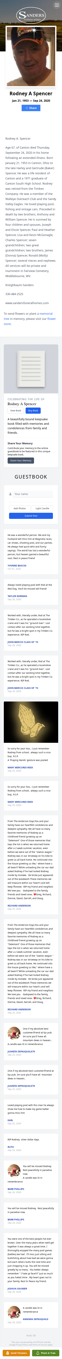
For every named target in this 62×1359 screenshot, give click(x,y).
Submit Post (31, 515)
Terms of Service (39, 1344)
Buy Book (33, 410)
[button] (31, 722)
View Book (15, 410)
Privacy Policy (22, 1344)
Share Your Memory (20, 460)
